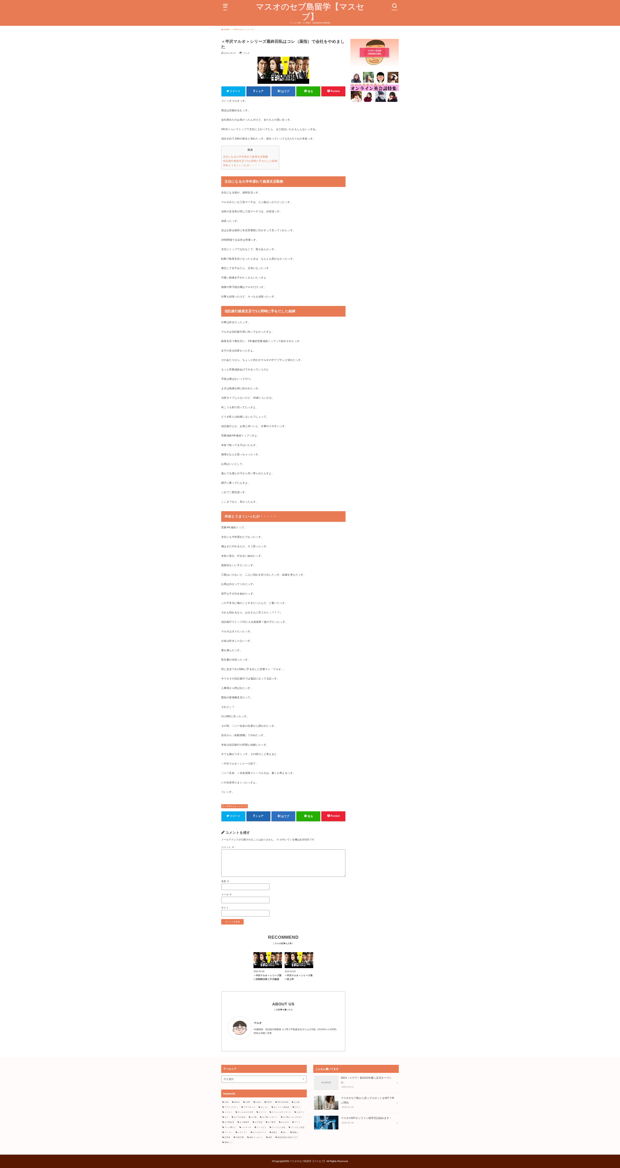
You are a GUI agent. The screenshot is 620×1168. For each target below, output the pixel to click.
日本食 (227, 1137)
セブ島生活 (229, 1122)
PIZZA (269, 1102)
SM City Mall (282, 1102)
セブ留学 (272, 1122)
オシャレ (264, 1107)
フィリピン (261, 1127)
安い (285, 1132)
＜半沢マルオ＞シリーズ (236, 806)
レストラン (242, 1132)
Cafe (226, 1102)
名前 (225, 881)
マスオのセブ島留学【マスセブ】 (310, 11)
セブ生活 (259, 1122)
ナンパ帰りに (230, 1127)
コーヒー (228, 1112)
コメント (227, 847)
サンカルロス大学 (245, 1112)
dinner (237, 1102)
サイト (225, 907)
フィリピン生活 (297, 1127)
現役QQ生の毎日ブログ (288, 1137)
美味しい (228, 1142)
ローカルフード (259, 1132)
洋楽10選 (240, 1137)
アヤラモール (249, 1107)
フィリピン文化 (278, 1127)
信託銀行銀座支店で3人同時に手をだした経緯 (250, 161)
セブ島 (254, 1117)
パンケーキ (246, 1127)
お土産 (297, 1102)
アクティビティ (231, 1107)
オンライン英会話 (281, 1107)
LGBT (247, 1102)
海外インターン (256, 1137)
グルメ (297, 1107)
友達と (275, 1132)
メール (226, 894)
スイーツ (262, 1112)
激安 (270, 1137)
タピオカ (285, 1122)
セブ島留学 (244, 1122)
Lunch (258, 1102)
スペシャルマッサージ (281, 1112)
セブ (226, 1117)
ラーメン (228, 1132)
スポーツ (300, 1112)
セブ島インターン (270, 1117)
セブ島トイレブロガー (292, 1117)
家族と (295, 1132)
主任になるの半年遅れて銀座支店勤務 (245, 156)
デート (297, 1122)
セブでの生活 (239, 1117)
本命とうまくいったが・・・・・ (243, 165)
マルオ (258, 1022)
